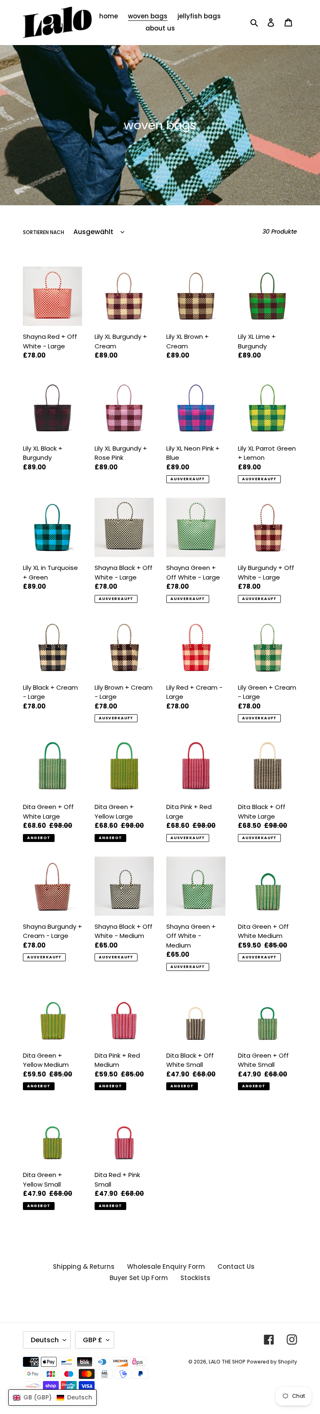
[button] (52, 1397)
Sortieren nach (43, 232)
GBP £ (92, 1340)
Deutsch (45, 1340)
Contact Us (236, 1266)
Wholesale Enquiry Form (166, 1266)
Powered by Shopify (272, 1361)
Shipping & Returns (84, 1266)
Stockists (195, 1277)
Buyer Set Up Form (139, 1277)
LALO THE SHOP (227, 1361)
